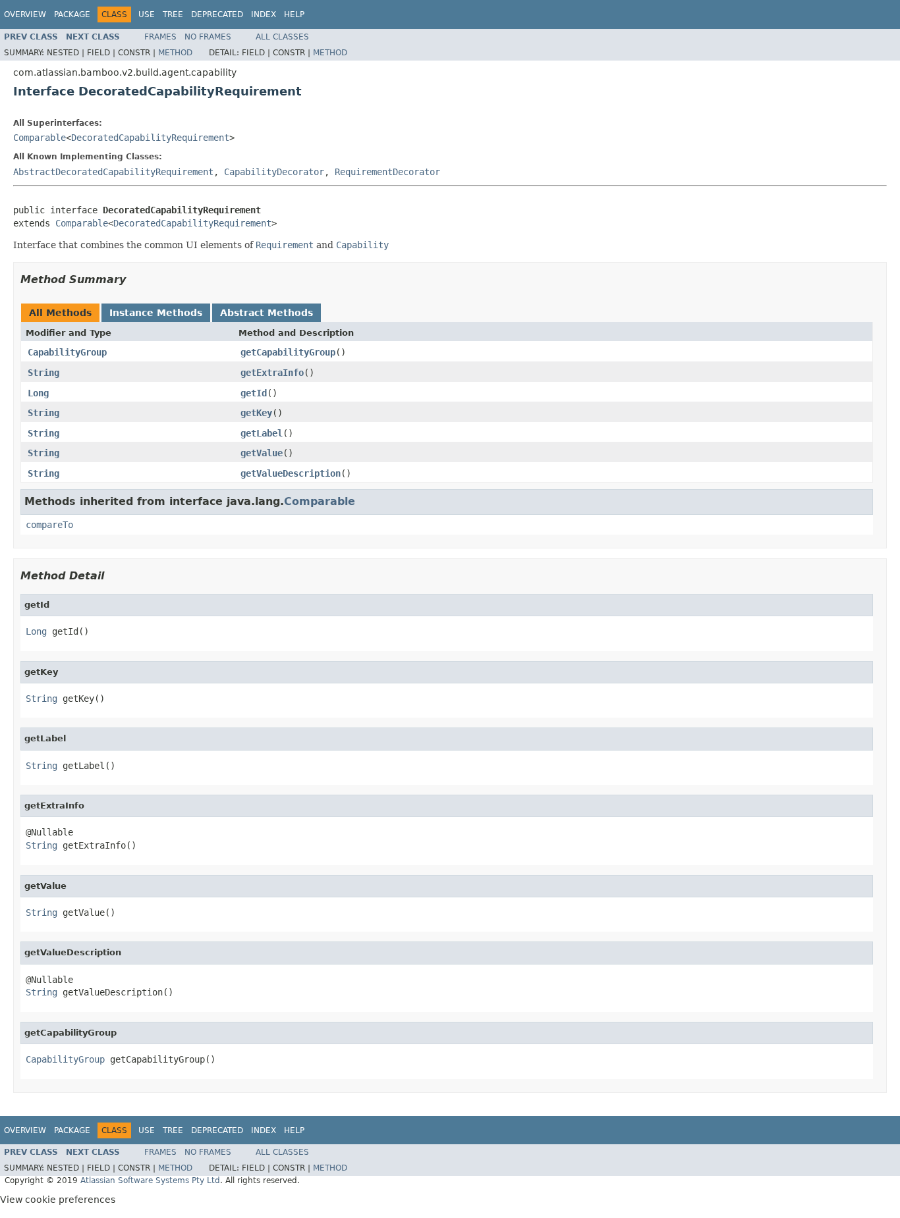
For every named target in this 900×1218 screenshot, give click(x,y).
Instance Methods (155, 312)
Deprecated (217, 14)
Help (294, 14)
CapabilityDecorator (274, 172)
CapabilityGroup (67, 352)
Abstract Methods (266, 312)
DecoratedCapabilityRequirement (150, 137)
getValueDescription (290, 473)
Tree (173, 14)
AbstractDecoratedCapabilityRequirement (113, 172)
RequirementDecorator (387, 172)
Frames (160, 36)
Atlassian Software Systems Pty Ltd (150, 1180)
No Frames (207, 36)
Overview (25, 14)
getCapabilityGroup (287, 352)
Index (263, 14)
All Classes (282, 36)
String (43, 372)
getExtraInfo (272, 372)
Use (146, 14)
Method (175, 52)
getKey (256, 413)
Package (72, 14)
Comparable (39, 137)
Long (38, 393)
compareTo (49, 524)
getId (253, 393)
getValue (261, 453)
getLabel (261, 433)
